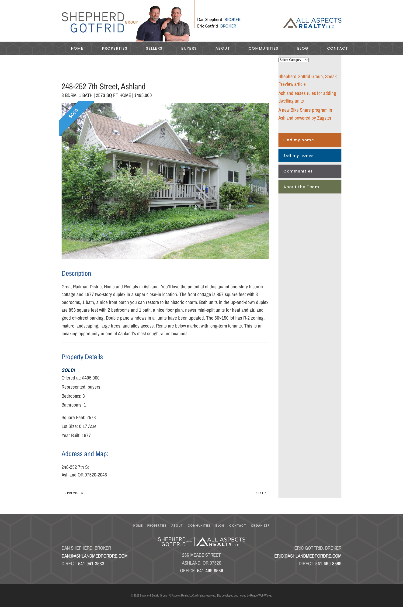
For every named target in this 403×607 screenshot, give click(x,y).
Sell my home (298, 155)
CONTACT (237, 526)
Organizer (260, 526)
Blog (303, 48)
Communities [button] (263, 48)
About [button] (222, 48)
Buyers (189, 48)
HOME (138, 526)
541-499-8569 (210, 570)
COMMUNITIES (199, 526)
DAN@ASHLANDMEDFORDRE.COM (95, 555)
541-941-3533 (91, 563)
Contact (337, 48)
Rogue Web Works (260, 595)
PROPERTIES (157, 526)
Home (77, 48)
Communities (298, 171)
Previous (75, 493)
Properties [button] (114, 48)
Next (260, 493)
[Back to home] (201, 20)
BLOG (220, 526)
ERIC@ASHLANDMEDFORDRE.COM (307, 555)
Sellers (154, 48)
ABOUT (177, 526)
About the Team (301, 187)
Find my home (298, 140)
